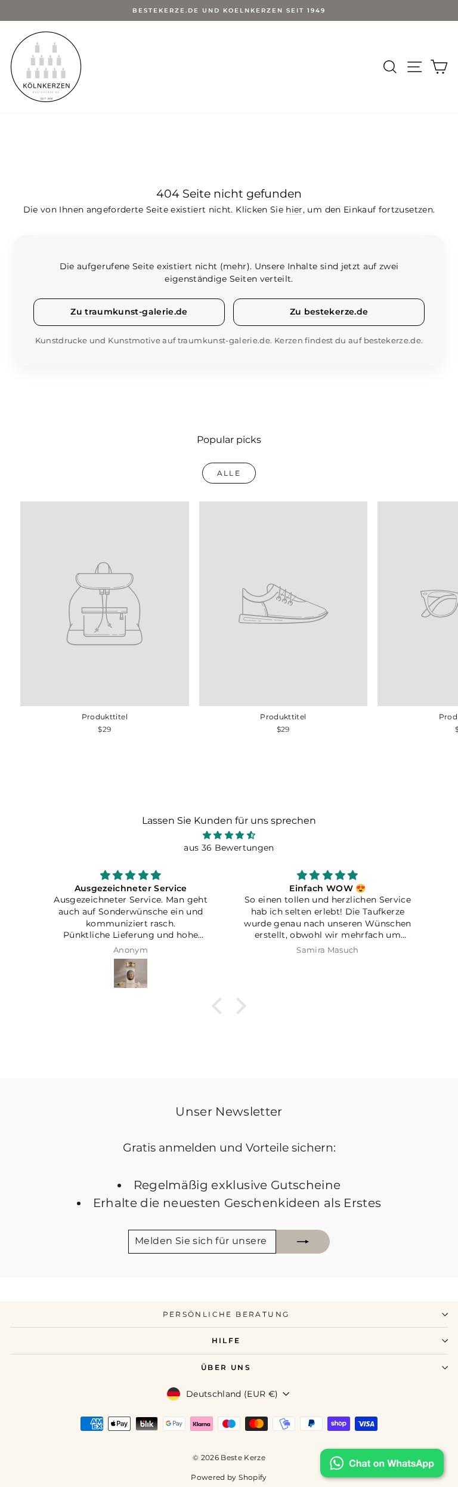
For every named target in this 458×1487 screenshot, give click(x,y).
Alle (229, 473)
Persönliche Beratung (226, 1314)
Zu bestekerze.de (329, 311)
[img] (229, 835)
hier (294, 209)
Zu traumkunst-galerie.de (128, 311)
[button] (220, 1006)
